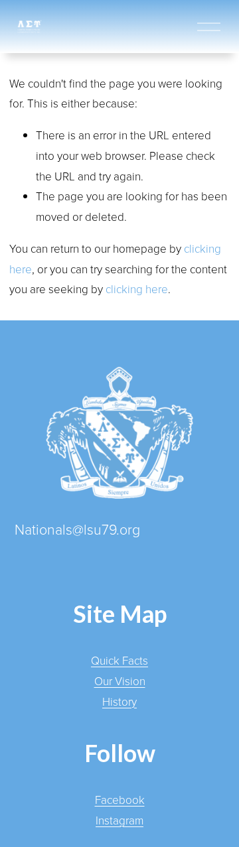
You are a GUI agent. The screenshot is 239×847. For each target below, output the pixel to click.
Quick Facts (119, 660)
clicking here (137, 288)
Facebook (120, 799)
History (119, 701)
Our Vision (119, 680)
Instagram (119, 820)
